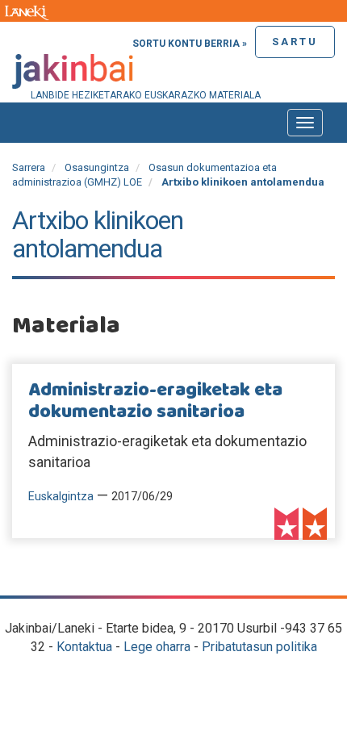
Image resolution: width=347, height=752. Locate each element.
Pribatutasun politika (259, 646)
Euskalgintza (61, 496)
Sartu (295, 42)
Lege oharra (156, 646)
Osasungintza (97, 167)
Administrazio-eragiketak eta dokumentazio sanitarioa (155, 401)
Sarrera (28, 167)
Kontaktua (84, 646)
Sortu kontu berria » (189, 43)
